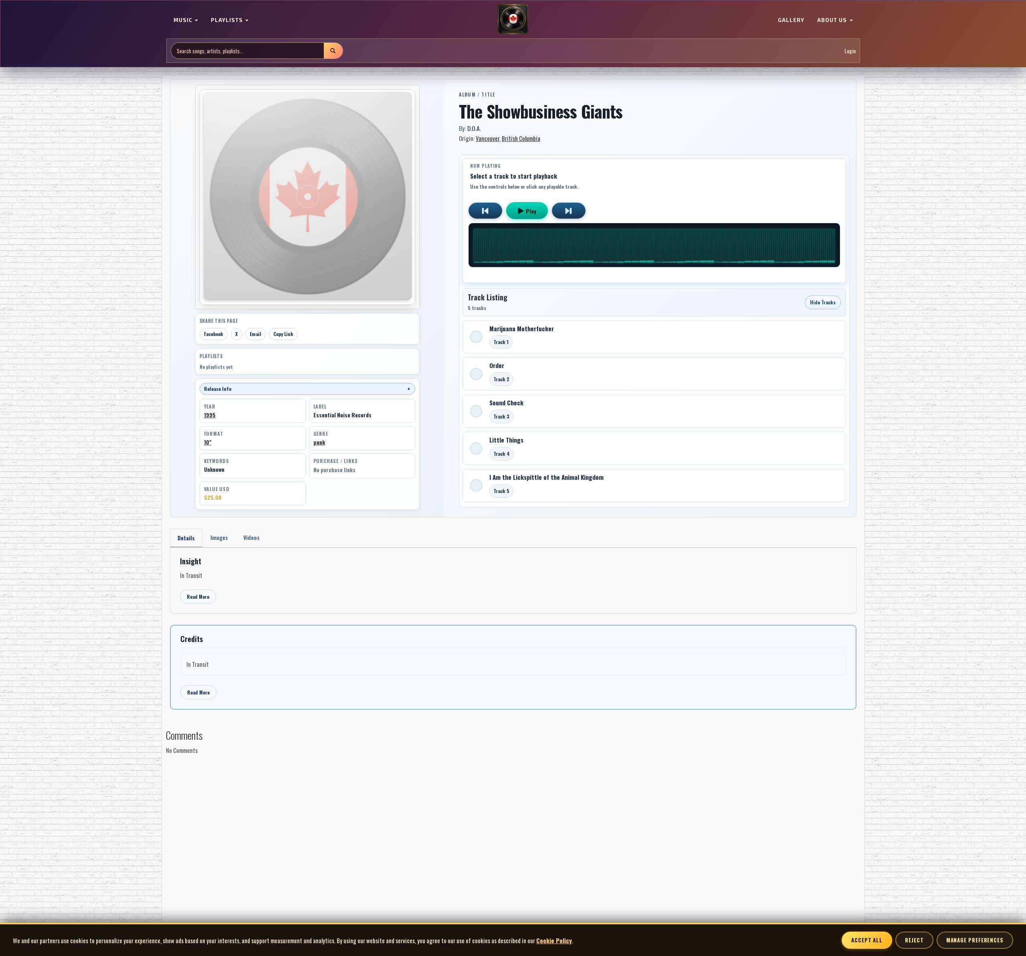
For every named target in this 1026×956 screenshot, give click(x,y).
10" (208, 442)
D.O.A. (474, 128)
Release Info (307, 388)
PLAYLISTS (227, 20)
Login (850, 50)
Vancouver (487, 138)
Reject (914, 940)
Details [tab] (186, 537)
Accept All (867, 940)
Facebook (213, 333)
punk (319, 442)
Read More (198, 596)
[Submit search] (333, 50)
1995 (210, 415)
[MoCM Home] (513, 19)
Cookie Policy (554, 940)
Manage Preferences (975, 940)
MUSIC (184, 20)
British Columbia (521, 138)
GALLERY (791, 20)
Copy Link (283, 333)
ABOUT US (832, 20)
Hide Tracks (823, 302)
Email (255, 333)
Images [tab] (219, 537)
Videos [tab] (251, 537)
